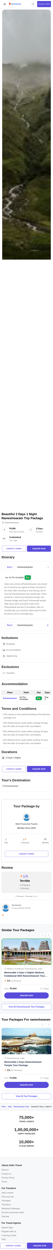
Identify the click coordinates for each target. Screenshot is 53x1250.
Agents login (7, 1227)
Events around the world (13, 1212)
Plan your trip (8, 1197)
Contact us (6, 1174)
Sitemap (5, 1216)
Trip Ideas (6, 1205)
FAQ (4, 1239)
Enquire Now (26, 995)
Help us (5, 1170)
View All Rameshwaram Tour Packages (26, 1007)
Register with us (9, 1231)
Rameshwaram (12, 523)
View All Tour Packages (26, 1096)
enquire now (39, 1246)
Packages (6, 1201)
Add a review (8, 1193)
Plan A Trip (44, 4)
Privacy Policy (8, 1178)
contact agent (13, 1246)
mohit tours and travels (26, 824)
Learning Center (9, 1235)
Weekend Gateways (11, 1208)
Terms (4, 1182)
